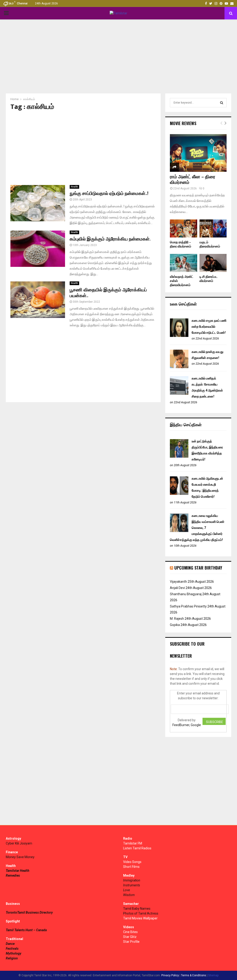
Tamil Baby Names (136, 908)
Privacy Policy (170, 975)
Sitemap (213, 975)
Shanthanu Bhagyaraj (186, 594)
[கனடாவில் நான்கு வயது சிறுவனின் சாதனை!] (179, 367)
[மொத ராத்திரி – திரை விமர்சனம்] (183, 228)
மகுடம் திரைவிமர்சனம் (210, 244)
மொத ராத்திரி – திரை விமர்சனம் (180, 244)
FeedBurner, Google (186, 725)
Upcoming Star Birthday (198, 568)
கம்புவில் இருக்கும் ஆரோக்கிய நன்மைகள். (110, 239)
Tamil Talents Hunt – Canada (26, 930)
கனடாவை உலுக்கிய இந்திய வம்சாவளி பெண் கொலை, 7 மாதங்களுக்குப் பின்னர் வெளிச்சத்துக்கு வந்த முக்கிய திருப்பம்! (197, 528)
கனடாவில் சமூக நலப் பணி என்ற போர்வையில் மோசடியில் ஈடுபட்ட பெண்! (209, 326)
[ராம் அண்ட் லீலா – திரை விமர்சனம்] (198, 153)
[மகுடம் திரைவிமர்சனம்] (213, 228)
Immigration (131, 880)
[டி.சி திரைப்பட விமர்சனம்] (213, 263)
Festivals (12, 948)
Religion (12, 958)
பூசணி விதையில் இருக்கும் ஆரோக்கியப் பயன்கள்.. (108, 293)
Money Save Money (20, 857)
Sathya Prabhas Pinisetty (188, 606)
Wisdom (129, 895)
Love (126, 890)
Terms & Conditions (193, 975)
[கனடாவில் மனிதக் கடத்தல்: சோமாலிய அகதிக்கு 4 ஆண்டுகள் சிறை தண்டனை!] (179, 393)
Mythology (13, 953)
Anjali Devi (177, 588)
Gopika (175, 625)
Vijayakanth (178, 581)
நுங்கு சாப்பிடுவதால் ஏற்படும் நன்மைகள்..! (109, 193)
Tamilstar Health (17, 870)
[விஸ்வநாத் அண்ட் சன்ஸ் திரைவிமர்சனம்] (183, 263)
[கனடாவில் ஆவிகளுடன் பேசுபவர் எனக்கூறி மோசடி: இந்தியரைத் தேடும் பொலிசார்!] (179, 494)
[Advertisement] (118, 56)
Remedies (13, 875)
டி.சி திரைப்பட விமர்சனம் (209, 279)
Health (74, 186)
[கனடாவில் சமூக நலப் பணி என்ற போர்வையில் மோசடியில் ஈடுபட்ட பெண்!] (179, 336)
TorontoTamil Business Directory (29, 912)
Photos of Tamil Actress (140, 913)
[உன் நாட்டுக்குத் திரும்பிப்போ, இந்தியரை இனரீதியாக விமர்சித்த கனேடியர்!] (179, 456)
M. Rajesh (177, 618)
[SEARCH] (222, 102)
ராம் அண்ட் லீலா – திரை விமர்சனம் (192, 179)
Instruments (131, 885)
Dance (10, 944)
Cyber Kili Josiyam (19, 843)
